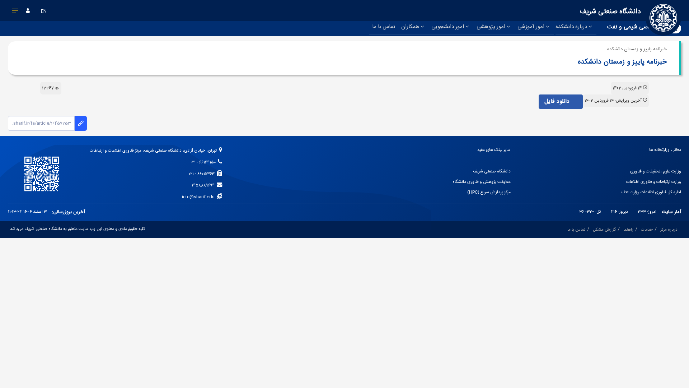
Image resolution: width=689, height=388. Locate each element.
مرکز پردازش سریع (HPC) (489, 192)
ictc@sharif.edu (199, 197)
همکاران (411, 26)
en (44, 11)
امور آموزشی (531, 26)
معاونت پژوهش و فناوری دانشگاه (482, 182)
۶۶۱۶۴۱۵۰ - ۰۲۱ (204, 162)
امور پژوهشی (492, 26)
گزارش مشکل (604, 229)
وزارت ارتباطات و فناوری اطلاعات (653, 182)
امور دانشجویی (448, 26)
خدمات (647, 229)
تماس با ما (383, 26)
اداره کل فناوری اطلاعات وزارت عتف (651, 192)
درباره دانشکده (572, 26)
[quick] (15, 12)
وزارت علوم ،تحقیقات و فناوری (655, 171)
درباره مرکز (669, 229)
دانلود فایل (557, 101)
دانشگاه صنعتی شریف (492, 171)
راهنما (628, 229)
